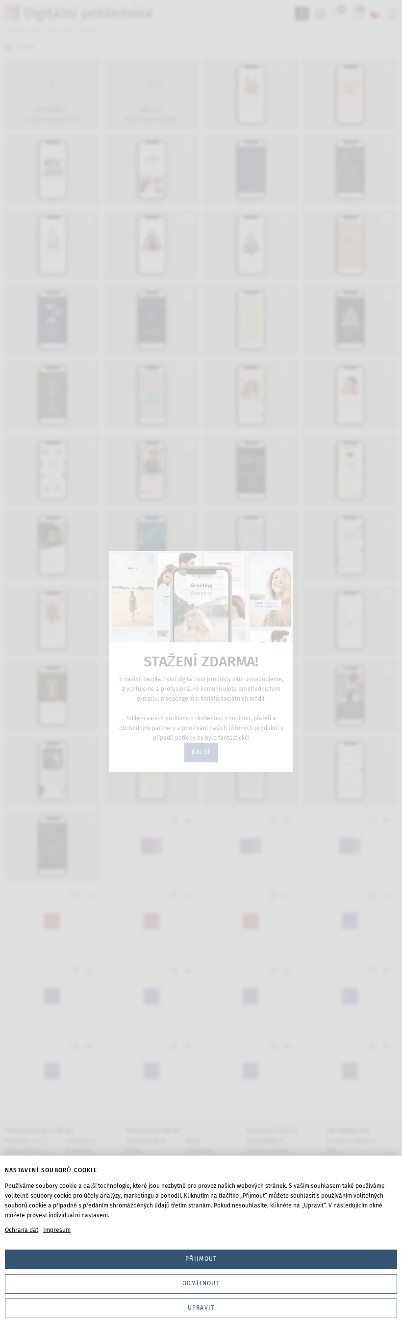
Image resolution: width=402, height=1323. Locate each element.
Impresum (57, 1230)
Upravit (201, 1307)
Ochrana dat (21, 1230)
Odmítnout (201, 1283)
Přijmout (201, 1258)
